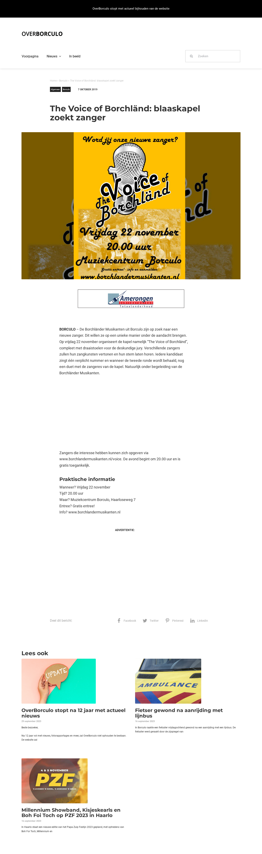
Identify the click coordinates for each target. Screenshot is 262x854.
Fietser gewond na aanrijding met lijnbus (179, 713)
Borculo (63, 80)
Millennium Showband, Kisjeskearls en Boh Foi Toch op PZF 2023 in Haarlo (71, 812)
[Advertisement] (124, 413)
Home (53, 80)
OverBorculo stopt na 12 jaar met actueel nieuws (73, 713)
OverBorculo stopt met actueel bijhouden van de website (131, 8)
